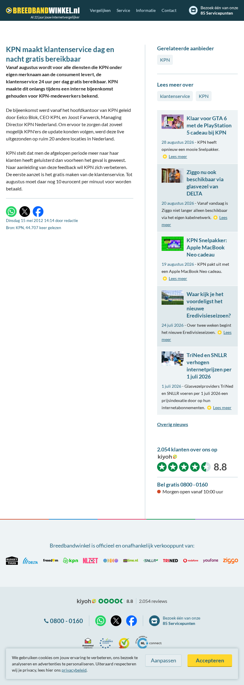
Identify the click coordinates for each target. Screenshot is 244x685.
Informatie (146, 10)
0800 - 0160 (66, 620)
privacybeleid (74, 670)
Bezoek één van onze (219, 10)
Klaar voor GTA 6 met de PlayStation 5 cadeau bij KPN (209, 125)
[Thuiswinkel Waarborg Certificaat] (87, 642)
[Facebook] (38, 211)
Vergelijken (100, 10)
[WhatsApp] (11, 211)
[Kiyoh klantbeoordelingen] (124, 642)
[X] (24, 211)
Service (123, 10)
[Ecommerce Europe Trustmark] (106, 642)
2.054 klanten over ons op (187, 449)
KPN (165, 59)
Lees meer (178, 156)
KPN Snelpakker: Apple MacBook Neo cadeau (207, 247)
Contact (169, 10)
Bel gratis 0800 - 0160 (182, 484)
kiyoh (167, 457)
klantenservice (175, 96)
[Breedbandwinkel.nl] (42, 10)
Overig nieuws (172, 424)
